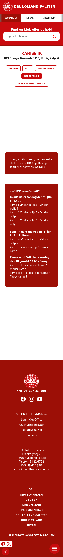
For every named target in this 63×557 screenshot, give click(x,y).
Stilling (13, 69)
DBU (31, 489)
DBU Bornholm (31, 495)
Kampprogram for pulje (31, 84)
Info (27, 69)
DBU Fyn (31, 500)
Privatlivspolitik (31, 430)
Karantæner (31, 76)
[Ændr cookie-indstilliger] (5, 551)
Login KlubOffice (31, 419)
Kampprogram (46, 69)
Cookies (32, 435)
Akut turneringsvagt (31, 425)
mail (13, 167)
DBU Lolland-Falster (31, 515)
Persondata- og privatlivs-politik (31, 536)
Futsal (31, 525)
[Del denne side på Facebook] (3, 544)
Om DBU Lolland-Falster (31, 414)
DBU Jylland (31, 505)
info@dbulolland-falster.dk (31, 469)
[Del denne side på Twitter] (9, 544)
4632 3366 (38, 167)
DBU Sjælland (31, 520)
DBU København (31, 510)
